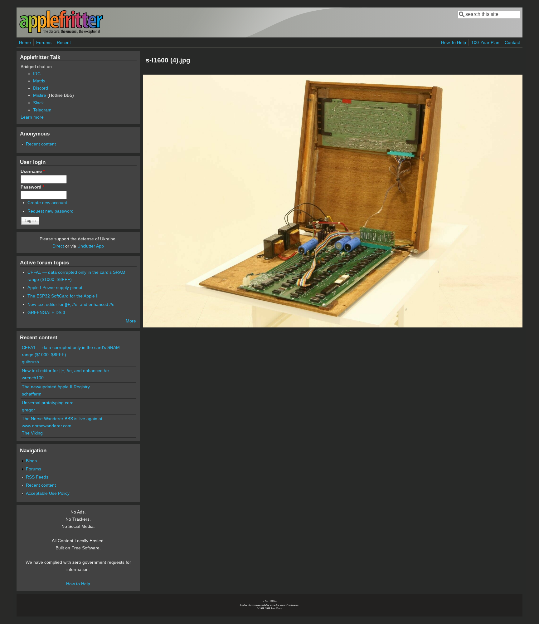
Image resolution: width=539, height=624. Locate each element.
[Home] (61, 32)
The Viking (32, 432)
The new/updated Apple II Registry (56, 386)
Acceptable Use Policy (48, 493)
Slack (38, 102)
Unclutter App (90, 245)
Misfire (39, 95)
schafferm (31, 393)
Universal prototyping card (48, 402)
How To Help (453, 42)
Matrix (39, 80)
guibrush (30, 361)
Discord (40, 88)
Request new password (50, 211)
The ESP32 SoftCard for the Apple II (63, 295)
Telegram (42, 109)
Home (25, 42)
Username (33, 171)
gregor (28, 409)
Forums (43, 42)
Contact (512, 42)
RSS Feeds (37, 476)
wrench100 (33, 377)
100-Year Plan (485, 42)
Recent (64, 42)
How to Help (78, 583)
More (131, 320)
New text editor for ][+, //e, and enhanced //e (70, 304)
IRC (37, 73)
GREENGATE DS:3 (46, 312)
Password (32, 186)
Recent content (41, 143)
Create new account (47, 202)
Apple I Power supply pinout (54, 287)
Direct (58, 245)
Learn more (32, 117)
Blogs (31, 460)
